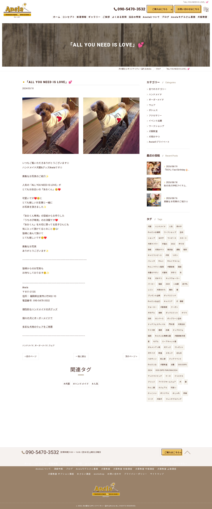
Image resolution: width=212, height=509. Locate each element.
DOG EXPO (182, 365)
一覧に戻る (81, 356)
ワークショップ (156, 126)
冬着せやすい (153, 273)
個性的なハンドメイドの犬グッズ (39, 309)
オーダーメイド (41, 345)
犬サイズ (151, 353)
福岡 (149, 336)
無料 (171, 290)
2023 (168, 284)
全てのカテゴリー (157, 89)
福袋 (160, 284)
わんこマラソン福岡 (156, 267)
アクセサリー (155, 115)
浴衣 (149, 319)
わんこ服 (151, 388)
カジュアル (162, 388)
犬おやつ (158, 278)
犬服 (149, 227)
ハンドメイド (28, 345)
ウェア (52, 345)
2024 (150, 370)
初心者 (163, 359)
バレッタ (151, 261)
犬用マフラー (153, 244)
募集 (160, 313)
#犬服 (67, 383)
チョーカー (152, 307)
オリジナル (164, 393)
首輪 (185, 393)
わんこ (161, 261)
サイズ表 (151, 330)
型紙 (149, 250)
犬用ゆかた (161, 290)
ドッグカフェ (178, 330)
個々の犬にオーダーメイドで (37, 318)
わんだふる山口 (154, 301)
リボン (175, 255)
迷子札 (185, 284)
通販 (178, 250)
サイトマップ (157, 474)
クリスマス (179, 376)
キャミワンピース (155, 255)
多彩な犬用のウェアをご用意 (37, 327)
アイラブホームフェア (167, 382)
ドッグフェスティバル (156, 324)
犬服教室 (153, 131)
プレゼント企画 (154, 296)
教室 (160, 353)
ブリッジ (151, 382)
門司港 (171, 324)
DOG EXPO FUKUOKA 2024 (166, 370)
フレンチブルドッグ (174, 399)
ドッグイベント (175, 359)
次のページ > (131, 356)
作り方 (181, 244)
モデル (155, 342)
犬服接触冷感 (180, 336)
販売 (185, 250)
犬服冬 (164, 273)
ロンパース (159, 319)
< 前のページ (30, 356)
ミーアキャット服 (169, 342)
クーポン (174, 307)
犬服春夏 (163, 307)
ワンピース (171, 238)
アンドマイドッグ (155, 376)
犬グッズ (167, 347)
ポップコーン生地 (174, 319)
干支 (149, 278)
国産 (179, 267)
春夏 (160, 330)
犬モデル (151, 313)
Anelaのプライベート (159, 142)
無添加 (170, 250)
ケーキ (168, 376)
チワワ (184, 313)
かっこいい (152, 393)
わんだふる (152, 365)
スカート (183, 238)
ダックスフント (172, 313)
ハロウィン (152, 359)
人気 (171, 227)
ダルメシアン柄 (154, 347)
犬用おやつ (154, 137)
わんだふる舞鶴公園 (163, 336)
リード (150, 399)
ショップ (151, 238)
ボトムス (153, 110)
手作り (173, 273)
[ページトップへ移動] (187, 452)
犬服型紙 (170, 267)
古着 (172, 365)
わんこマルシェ (173, 261)
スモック (169, 353)
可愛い (173, 388)
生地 (181, 232)
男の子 (179, 227)
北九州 (179, 353)
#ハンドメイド (81, 383)
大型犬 (159, 399)
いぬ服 (176, 284)
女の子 (161, 238)
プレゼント (179, 347)
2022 (173, 244)
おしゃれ (176, 393)
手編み (164, 244)
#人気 (95, 383)
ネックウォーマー (173, 278)
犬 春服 (179, 301)
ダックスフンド (170, 296)
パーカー (151, 284)
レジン (150, 290)
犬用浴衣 (181, 324)
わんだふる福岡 (154, 232)
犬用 (167, 255)
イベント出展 (155, 121)
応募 (167, 330)
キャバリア (168, 301)
